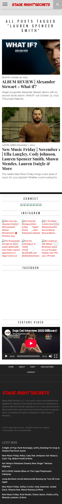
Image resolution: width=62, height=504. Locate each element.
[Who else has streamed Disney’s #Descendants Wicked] (11, 229)
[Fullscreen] (55, 356)
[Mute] (50, 356)
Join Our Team (47, 367)
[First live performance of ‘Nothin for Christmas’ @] (31, 249)
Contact (31, 372)
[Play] (6, 356)
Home (11, 367)
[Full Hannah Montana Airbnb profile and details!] (31, 229)
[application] (31, 343)
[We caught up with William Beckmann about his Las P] (51, 249)
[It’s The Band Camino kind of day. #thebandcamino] (51, 229)
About (22, 367)
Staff (32, 367)
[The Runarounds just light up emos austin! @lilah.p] (11, 249)
